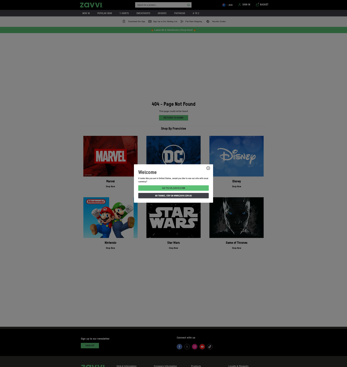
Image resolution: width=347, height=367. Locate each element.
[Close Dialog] (208, 168)
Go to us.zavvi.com (173, 188)
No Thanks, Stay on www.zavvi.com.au (173, 195)
